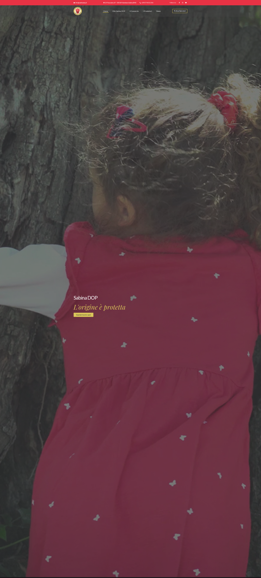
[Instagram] (182, 2)
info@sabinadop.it (81, 3)
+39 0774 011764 (147, 3)
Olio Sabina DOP (118, 11)
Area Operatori (181, 11)
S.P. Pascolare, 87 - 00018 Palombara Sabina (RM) (120, 3)
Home (105, 11)
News (158, 11)
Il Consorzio (134, 11)
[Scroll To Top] (257, 575)
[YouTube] (185, 2)
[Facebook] (179, 2)
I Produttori (147, 11)
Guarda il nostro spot (83, 315)
